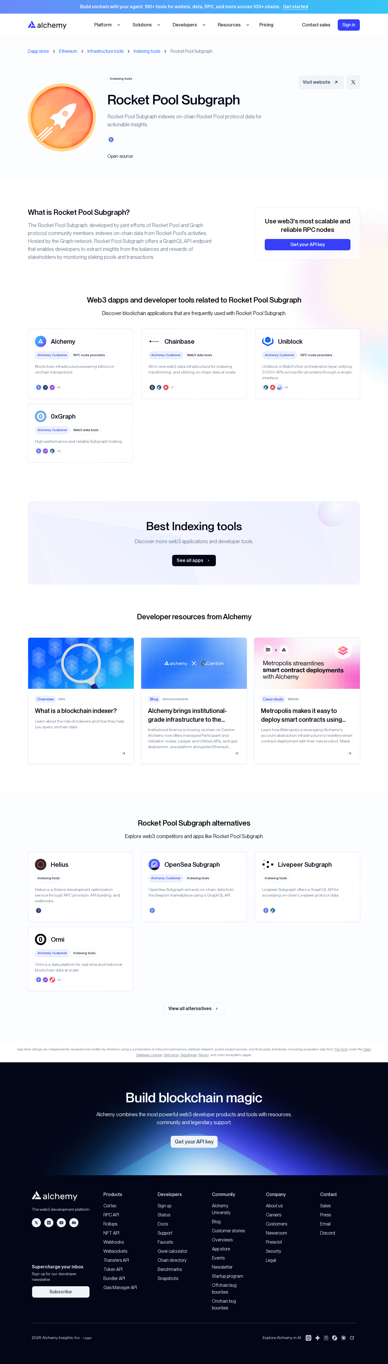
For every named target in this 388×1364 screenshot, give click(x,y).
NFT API (111, 1233)
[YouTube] (61, 1222)
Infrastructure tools (105, 51)
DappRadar (188, 1055)
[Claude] (343, 1338)
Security (273, 1251)
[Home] (47, 25)
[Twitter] (36, 1222)
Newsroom (276, 1233)
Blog (216, 1221)
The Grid (340, 1049)
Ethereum (68, 51)
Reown (204, 1055)
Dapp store (38, 51)
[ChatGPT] (308, 1337)
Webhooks (113, 1242)
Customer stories (228, 1230)
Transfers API (116, 1260)
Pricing (266, 25)
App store (221, 1249)
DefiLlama (171, 1055)
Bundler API (114, 1278)
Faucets (165, 1242)
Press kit (274, 1242)
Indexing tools (147, 51)
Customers (276, 1224)
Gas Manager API (120, 1287)
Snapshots (168, 1278)
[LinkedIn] (48, 1222)
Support (165, 1233)
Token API (112, 1269)
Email (325, 1224)
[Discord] (73, 1222)
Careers (273, 1215)
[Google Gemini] (317, 1337)
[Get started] (194, 7)
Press (325, 1215)
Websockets (115, 1251)
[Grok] (352, 1338)
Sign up (164, 1205)
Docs (163, 1224)
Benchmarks (170, 1269)
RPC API (111, 1215)
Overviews (222, 1240)
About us (274, 1205)
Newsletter (222, 1267)
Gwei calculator (172, 1251)
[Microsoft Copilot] (334, 1337)
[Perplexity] (326, 1337)
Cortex (109, 1205)
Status (164, 1215)
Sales (325, 1205)
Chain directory (172, 1260)
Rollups (110, 1224)
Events (218, 1258)
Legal (271, 1260)
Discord (327, 1233)
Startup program (227, 1276)
